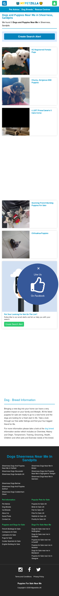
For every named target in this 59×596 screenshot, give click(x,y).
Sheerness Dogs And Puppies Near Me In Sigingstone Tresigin (43, 472)
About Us (5, 513)
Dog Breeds (6, 507)
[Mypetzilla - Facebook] (29, 570)
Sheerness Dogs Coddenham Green (13, 493)
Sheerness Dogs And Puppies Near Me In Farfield (13, 466)
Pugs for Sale (7, 538)
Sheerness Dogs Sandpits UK (13, 474)
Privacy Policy (38, 576)
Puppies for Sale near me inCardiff (41, 540)
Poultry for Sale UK (39, 519)
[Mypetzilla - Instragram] (20, 570)
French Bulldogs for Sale (11, 529)
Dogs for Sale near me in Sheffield (41, 535)
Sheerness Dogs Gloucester (12, 471)
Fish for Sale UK (38, 510)
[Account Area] (54, 3)
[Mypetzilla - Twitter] (38, 570)
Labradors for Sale (9, 535)
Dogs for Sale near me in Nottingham (41, 530)
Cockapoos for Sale (9, 532)
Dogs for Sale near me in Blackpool (41, 551)
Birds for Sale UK (38, 507)
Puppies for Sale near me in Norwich (42, 546)
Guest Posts (6, 516)
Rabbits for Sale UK (39, 516)
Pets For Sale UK (38, 513)
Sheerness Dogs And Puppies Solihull (13, 487)
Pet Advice (6, 504)
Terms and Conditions (23, 576)
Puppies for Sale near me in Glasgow (42, 557)
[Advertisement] (29, 168)
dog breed (49, 428)
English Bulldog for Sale (11, 544)
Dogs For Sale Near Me (41, 524)
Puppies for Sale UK (39, 504)
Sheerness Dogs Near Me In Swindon (42, 477)
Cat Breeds (6, 510)
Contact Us (6, 519)
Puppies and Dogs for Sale (13, 524)
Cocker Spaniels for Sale (11, 541)
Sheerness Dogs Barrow (11, 483)
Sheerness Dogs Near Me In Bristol (42, 466)
